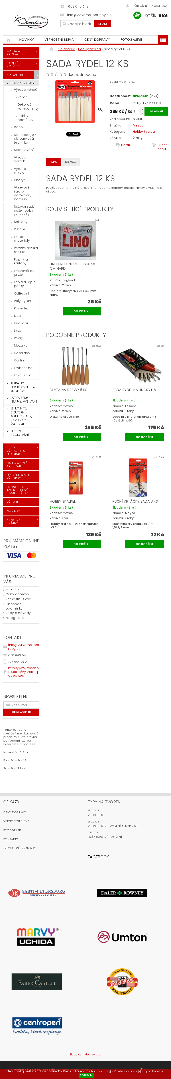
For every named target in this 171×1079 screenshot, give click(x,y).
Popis (53, 162)
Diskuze (70, 162)
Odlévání (21, 293)
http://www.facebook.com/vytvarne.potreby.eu (23, 672)
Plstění (19, 229)
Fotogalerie (131, 39)
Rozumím (86, 1075)
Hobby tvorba (22, 83)
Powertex (21, 308)
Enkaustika (22, 375)
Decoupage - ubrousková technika (25, 138)
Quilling (20, 360)
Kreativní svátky (14, 521)
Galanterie (15, 75)
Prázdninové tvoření (105, 837)
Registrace (159, 6)
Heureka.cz (93, 1055)
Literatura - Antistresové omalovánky (17, 490)
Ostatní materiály (22, 239)
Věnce (23, 97)
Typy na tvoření (105, 802)
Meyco (138, 125)
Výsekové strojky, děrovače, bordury (22, 193)
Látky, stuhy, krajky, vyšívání (23, 399)
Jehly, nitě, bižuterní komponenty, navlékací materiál (21, 416)
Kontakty (13, 589)
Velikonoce (97, 815)
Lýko (17, 330)
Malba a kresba (13, 52)
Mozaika (21, 345)
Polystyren (22, 301)
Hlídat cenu (162, 147)
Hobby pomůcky (25, 118)
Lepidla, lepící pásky (25, 284)
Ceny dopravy (97, 39)
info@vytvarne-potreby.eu (23, 647)
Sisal (18, 315)
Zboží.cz (75, 1055)
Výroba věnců (25, 89)
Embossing (23, 368)
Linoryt (19, 180)
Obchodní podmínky (14, 606)
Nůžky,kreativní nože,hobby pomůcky (26, 210)
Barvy (18, 127)
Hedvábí (21, 323)
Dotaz (126, 145)
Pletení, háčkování (19, 433)
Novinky (26, 39)
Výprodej (15, 502)
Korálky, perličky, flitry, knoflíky (22, 387)
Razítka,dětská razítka (26, 250)
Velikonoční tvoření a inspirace (113, 826)
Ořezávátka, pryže (24, 273)
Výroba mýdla (20, 170)
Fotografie (12, 830)
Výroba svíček (20, 159)
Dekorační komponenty (28, 106)
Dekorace (22, 353)
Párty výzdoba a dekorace (16, 450)
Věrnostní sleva (59, 39)
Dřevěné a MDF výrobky (19, 476)
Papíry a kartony (21, 261)
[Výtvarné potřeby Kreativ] (31, 21)
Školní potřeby (13, 64)
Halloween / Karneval (17, 464)
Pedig (18, 338)
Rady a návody (18, 613)
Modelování (24, 150)
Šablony (20, 222)
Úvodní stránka (8, 39)
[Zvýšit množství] (142, 109)
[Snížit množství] (142, 113)
